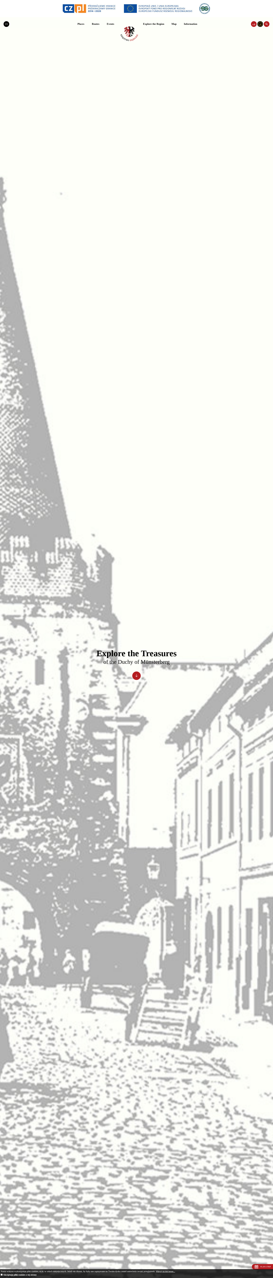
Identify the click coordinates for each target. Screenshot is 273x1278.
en (6, 24)
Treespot (129, 33)
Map (174, 23)
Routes (95, 23)
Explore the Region (153, 23)
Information (190, 23)
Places (80, 23)
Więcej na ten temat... (165, 1271)
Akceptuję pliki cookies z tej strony (20, 1275)
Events (110, 23)
